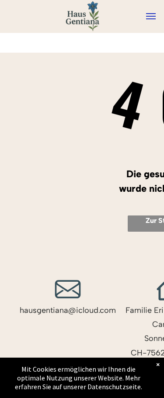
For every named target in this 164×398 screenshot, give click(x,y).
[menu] (151, 16)
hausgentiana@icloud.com (68, 310)
